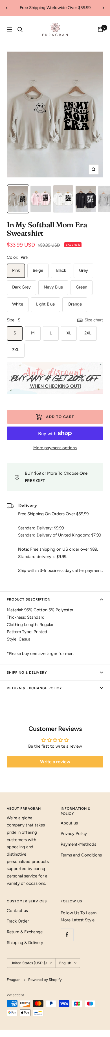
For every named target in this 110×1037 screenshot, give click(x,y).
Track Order (18, 921)
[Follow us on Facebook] (67, 934)
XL (69, 333)
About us (69, 823)
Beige (38, 270)
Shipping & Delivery (27, 673)
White (17, 304)
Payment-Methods (78, 844)
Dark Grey (21, 287)
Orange (75, 304)
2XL (87, 333)
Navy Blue (53, 287)
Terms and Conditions (81, 855)
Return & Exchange (25, 931)
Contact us (17, 910)
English (65, 963)
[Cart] (100, 29)
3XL (15, 349)
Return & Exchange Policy (34, 688)
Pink (16, 270)
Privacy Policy (74, 833)
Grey (83, 270)
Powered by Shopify (45, 979)
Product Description (28, 599)
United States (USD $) (28, 963)
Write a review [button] (55, 761)
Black (61, 270)
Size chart (94, 320)
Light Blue (45, 304)
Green (81, 287)
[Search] (20, 29)
